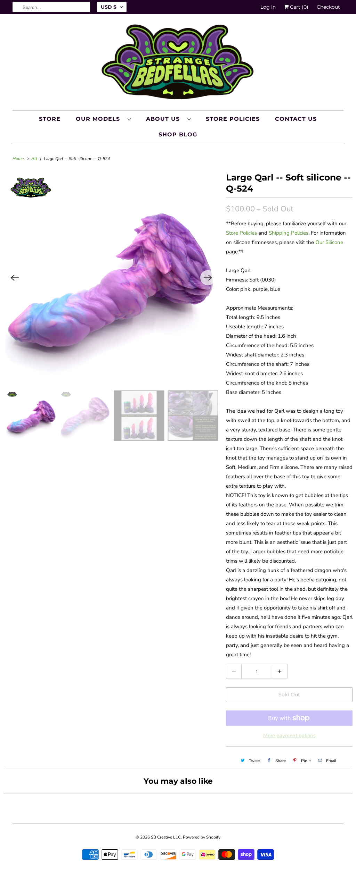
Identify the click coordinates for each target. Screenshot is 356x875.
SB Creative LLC (166, 837)
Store (49, 119)
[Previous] (14, 277)
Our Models (100, 119)
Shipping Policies (288, 232)
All (34, 158)
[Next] (208, 277)
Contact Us (296, 119)
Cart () (298, 7)
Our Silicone (329, 242)
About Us (165, 119)
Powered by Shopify (201, 837)
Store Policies (233, 119)
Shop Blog (178, 134)
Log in (268, 7)
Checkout (328, 7)
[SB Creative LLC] (178, 63)
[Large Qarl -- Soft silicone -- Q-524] (111, 278)
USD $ (108, 7)
